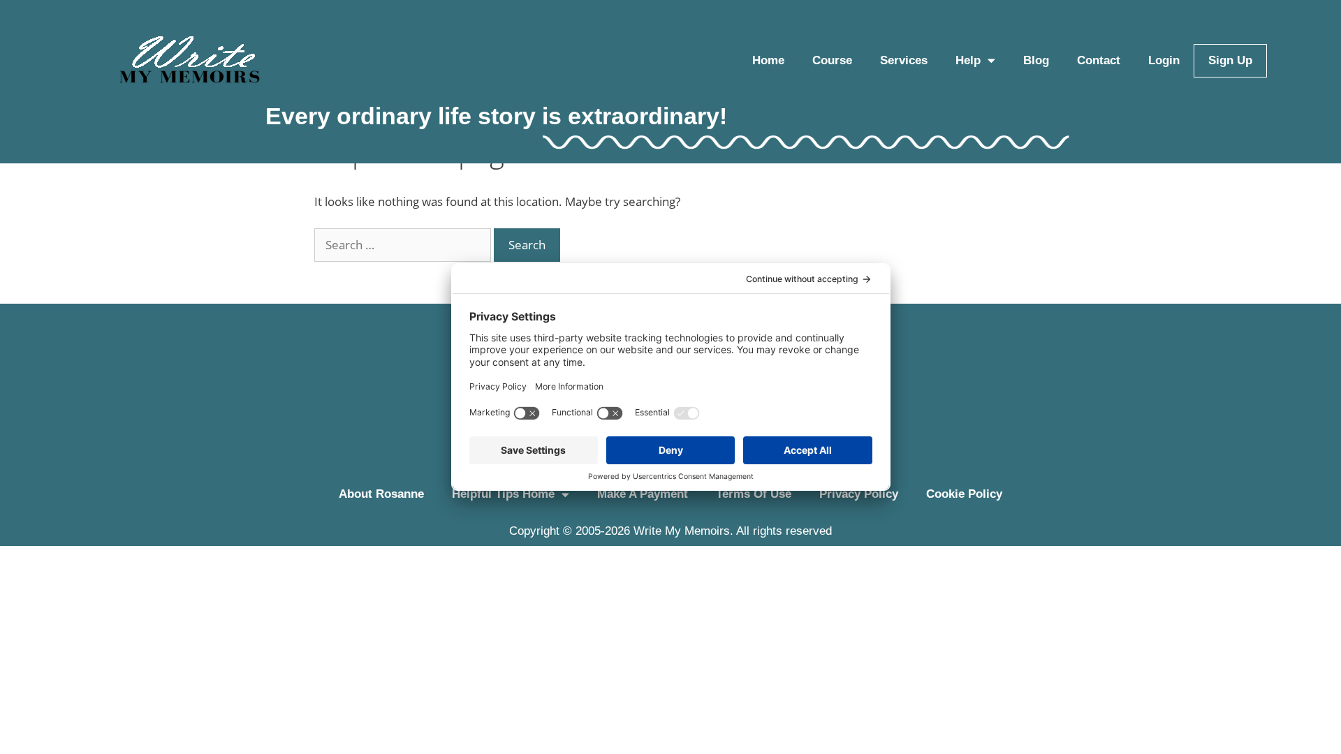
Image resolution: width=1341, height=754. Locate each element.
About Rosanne (381, 494)
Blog (1036, 60)
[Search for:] (404, 245)
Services (904, 60)
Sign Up (1230, 60)
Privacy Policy (858, 494)
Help (968, 60)
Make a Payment (642, 494)
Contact (1098, 60)
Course (832, 60)
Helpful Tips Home (503, 494)
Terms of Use (753, 494)
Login (1164, 60)
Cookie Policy (964, 494)
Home (768, 60)
